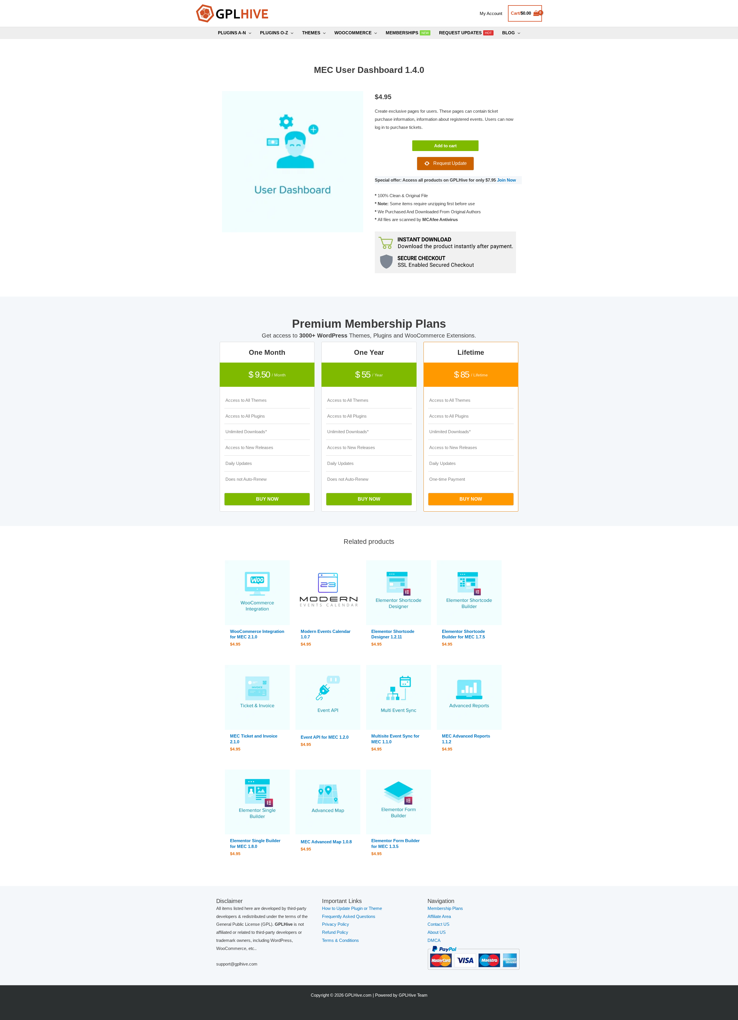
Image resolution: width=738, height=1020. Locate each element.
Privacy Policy (335, 924)
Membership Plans (445, 908)
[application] (248, 33)
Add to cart (445, 145)
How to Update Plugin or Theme (352, 908)
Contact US (438, 924)
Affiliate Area (439, 916)
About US (437, 932)
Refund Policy (335, 932)
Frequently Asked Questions (349, 916)
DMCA (434, 940)
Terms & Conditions (340, 940)
